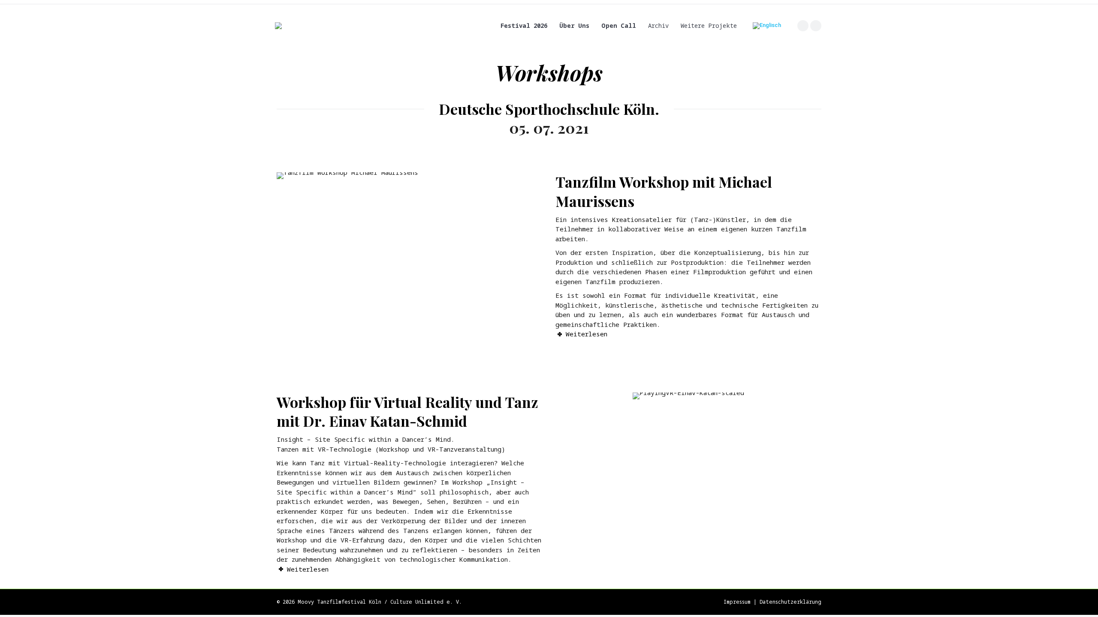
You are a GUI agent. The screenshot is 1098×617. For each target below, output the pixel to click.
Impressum (737, 601)
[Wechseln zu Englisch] (766, 26)
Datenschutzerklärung (790, 601)
